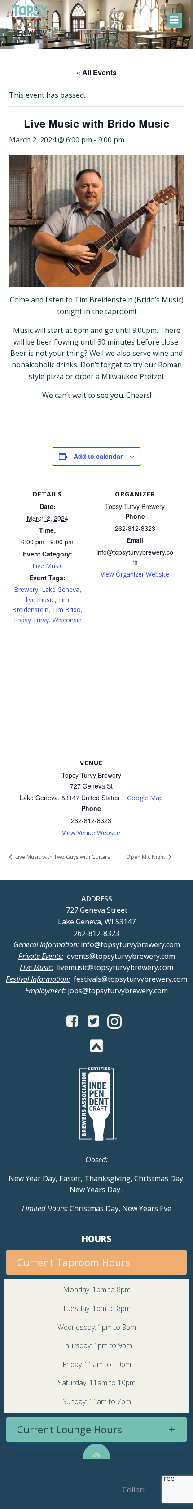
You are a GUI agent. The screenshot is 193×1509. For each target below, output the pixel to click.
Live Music (47, 565)
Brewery (26, 589)
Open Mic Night (146, 857)
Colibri (134, 1490)
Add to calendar (98, 456)
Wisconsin (67, 620)
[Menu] (174, 20)
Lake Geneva (60, 589)
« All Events (96, 72)
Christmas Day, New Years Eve (96, 1208)
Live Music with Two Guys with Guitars (62, 857)
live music (40, 599)
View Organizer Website (135, 574)
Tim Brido (66, 609)
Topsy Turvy (31, 620)
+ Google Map (142, 797)
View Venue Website (91, 832)
